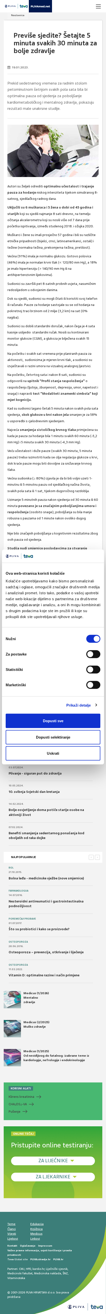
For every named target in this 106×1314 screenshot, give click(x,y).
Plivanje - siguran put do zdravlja (35, 773)
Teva (10, 1259)
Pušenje (14, 1111)
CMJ (21, 1269)
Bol (11, 867)
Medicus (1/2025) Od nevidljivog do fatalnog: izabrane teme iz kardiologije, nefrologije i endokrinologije (56, 1055)
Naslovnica (17, 15)
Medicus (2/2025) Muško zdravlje (36, 1024)
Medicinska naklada (47, 1273)
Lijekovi (12, 1239)
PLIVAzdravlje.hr (40, 1259)
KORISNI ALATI (21, 1088)
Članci (11, 1229)
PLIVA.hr (58, 1259)
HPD (28, 1269)
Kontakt (12, 1245)
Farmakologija (18, 890)
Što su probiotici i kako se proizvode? (39, 929)
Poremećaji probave (22, 918)
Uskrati (53, 753)
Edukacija (37, 1224)
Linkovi (35, 1239)
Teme (11, 1224)
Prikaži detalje (78, 705)
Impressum (45, 1245)
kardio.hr (38, 1269)
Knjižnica (36, 1229)
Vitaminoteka (16, 1278)
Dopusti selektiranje (53, 737)
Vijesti (11, 1234)
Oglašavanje (27, 1245)
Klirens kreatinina (21, 1097)
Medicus (36, 1234)
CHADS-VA (18, 1104)
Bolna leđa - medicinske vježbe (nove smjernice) (46, 878)
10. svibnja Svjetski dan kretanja (34, 792)
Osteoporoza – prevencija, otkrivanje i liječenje (46, 952)
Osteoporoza (18, 941)
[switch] (93, 654)
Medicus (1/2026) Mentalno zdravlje (36, 997)
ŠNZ (65, 1273)
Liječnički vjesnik (57, 1269)
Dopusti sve (53, 721)
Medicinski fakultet (20, 1273)
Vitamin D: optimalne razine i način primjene (44, 975)
